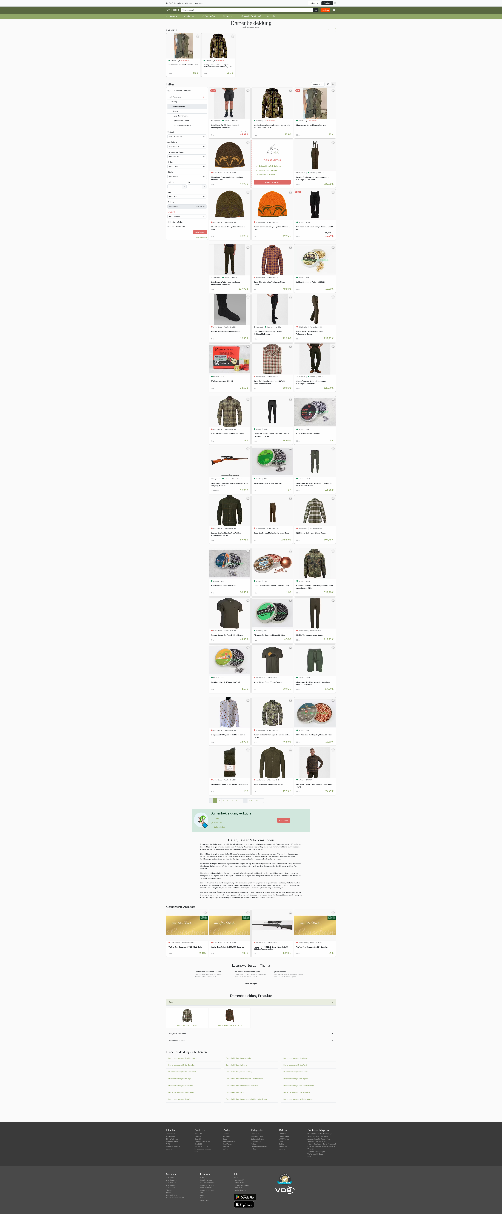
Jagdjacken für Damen (181, 116)
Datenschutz (239, 1183)
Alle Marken (170, 1178)
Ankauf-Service (206, 1188)
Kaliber (170, 162)
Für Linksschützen (178, 226)
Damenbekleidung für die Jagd (179, 1079)
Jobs (202, 1193)
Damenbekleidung (179, 106)
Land (169, 192)
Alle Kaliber (170, 1188)
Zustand (170, 132)
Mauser (226, 1134)
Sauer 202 (198, 1136)
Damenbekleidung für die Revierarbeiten (298, 1085)
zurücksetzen (200, 232)
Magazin (230, 16)
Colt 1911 (198, 1144)
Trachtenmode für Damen (182, 125)
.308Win (282, 1134)
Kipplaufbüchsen (257, 1136)
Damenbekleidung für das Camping (181, 1065)
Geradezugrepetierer (259, 1146)
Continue (327, 3)
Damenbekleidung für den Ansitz (295, 1058)
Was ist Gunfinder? (252, 16)
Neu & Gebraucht (175, 136)
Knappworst (170, 1136)
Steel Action (227, 1144)
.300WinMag (284, 1139)
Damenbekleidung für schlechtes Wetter (298, 1099)
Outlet (168, 1193)
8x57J (281, 1144)
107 (257, 800)
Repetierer (255, 1134)
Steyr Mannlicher (229, 1141)
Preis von (170, 182)
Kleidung (174, 102)
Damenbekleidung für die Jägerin (295, 1079)
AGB (236, 1178)
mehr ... (169, 1149)
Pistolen (254, 1144)
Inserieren (325, 10)
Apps (202, 1195)
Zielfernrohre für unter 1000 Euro (208, 972)
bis (189, 182)
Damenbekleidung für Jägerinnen (180, 1085)
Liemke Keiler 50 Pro (202, 1141)
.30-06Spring (284, 1136)
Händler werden (206, 1180)
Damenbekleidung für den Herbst (295, 1072)
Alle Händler (171, 1185)
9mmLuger (283, 1146)
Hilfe (272, 16)
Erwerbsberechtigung (175, 152)
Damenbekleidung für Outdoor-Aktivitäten (242, 1085)
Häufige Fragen (240, 1190)
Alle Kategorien (175, 97)
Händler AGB (239, 1180)
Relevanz (316, 84)
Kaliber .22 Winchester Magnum (247, 972)
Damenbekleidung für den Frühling (239, 1072)
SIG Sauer (226, 1136)
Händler (170, 172)
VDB (168, 1144)
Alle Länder (173, 196)
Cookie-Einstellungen (242, 1185)
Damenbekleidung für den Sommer (181, 1092)
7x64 (281, 1141)
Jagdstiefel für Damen (181, 120)
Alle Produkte (174, 156)
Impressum (238, 1188)
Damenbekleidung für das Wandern (296, 1092)
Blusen (175, 111)
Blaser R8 (198, 1134)
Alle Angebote (174, 216)
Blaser (225, 1139)
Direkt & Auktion (175, 146)
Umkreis (170, 202)
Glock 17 (198, 1139)
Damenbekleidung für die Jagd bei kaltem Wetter (244, 1079)
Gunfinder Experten (207, 1185)
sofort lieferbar (177, 222)
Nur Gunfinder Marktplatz (181, 91)
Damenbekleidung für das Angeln (238, 1058)
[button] (333, 10)
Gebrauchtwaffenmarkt (175, 1198)
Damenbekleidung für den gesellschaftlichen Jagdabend (246, 1099)
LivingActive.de (172, 1139)
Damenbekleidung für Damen (237, 1065)
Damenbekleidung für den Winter (180, 1099)
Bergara (226, 1146)
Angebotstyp (172, 142)
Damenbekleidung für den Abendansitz (182, 1058)
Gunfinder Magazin (207, 1190)
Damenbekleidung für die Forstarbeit (182, 1072)
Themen (169, 1190)
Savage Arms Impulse (203, 1149)
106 (250, 800)
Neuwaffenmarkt (172, 1195)
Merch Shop (204, 1200)
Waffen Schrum (172, 1141)
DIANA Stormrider (202, 1146)
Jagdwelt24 (170, 1134)
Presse (202, 1198)
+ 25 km (199, 206)
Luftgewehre (256, 1141)
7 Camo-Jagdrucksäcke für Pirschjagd (321, 1144)
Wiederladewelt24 (173, 1146)
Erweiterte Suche (201, 237)
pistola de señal (280, 972)
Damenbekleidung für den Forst (295, 1065)
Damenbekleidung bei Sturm (236, 1092)
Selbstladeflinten (257, 1139)
